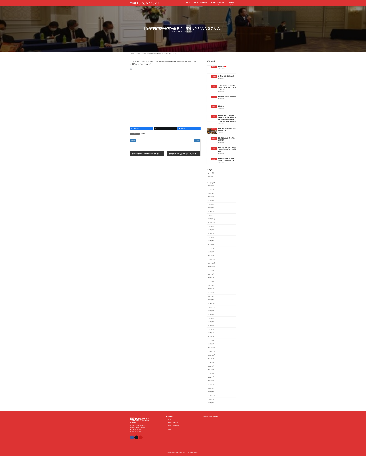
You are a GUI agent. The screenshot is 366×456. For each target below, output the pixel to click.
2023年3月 (211, 336)
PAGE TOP (356, 440)
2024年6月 (211, 281)
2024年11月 (211, 263)
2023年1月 (211, 344)
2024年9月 (211, 270)
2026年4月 (211, 200)
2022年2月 (211, 384)
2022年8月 (211, 362)
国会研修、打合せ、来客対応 (227, 96)
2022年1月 (211, 388)
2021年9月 (211, 403)
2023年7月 (211, 322)
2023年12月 (211, 303)
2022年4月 (211, 377)
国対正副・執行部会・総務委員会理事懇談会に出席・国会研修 (227, 149)
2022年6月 (211, 369)
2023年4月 (211, 333)
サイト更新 (211, 173)
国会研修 (222, 66)
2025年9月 (211, 226)
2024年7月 (211, 278)
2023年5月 (211, 329)
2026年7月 (211, 189)
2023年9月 (211, 314)
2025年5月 (211, 241)
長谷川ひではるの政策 (173, 426)
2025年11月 (211, 219)
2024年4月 (211, 289)
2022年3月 (211, 381)
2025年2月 (211, 252)
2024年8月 (211, 274)
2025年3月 (211, 248)
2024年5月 (211, 285)
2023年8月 (211, 318)
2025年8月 (211, 230)
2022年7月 (211, 366)
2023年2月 (211, 340)
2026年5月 (211, 197)
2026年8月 (211, 186)
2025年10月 (211, 222)
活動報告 (143, 133)
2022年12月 (211, 347)
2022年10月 (211, 355)
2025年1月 (211, 255)
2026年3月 (211, 204)
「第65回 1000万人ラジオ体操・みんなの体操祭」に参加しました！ (227, 87)
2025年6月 (211, 237)
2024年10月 (211, 267)
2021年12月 (211, 392)
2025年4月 (211, 244)
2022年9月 (211, 359)
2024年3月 (211, 292)
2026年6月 (211, 193)
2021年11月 (211, 395)
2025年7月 (211, 233)
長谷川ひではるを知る (173, 422)
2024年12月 (211, 259)
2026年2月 (211, 208)
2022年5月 (211, 373)
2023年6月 (211, 325)
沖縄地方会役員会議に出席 (226, 76)
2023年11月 (211, 307)
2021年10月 (211, 399)
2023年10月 (211, 311)
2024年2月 (211, 296)
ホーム (169, 419)
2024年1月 (211, 300)
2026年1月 (211, 211)
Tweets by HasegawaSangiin (210, 416)
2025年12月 (211, 215)
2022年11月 (211, 351)
